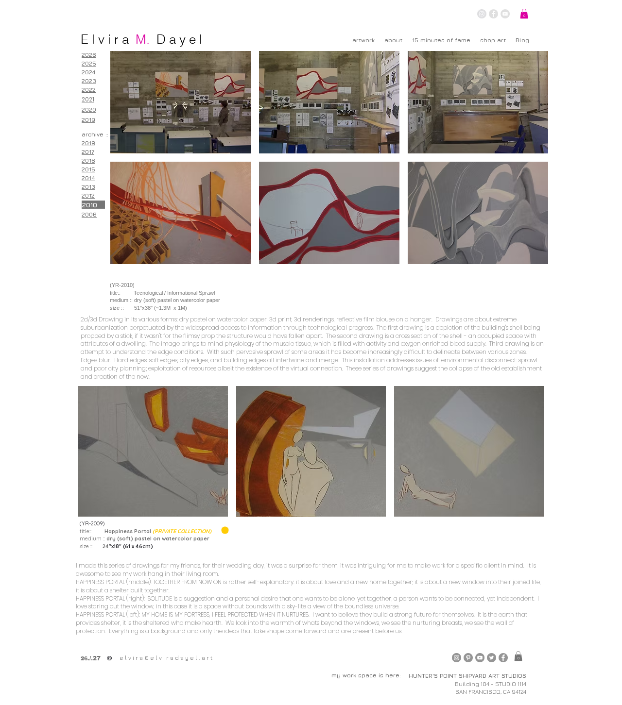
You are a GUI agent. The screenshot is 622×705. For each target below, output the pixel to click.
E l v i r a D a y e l (141, 39)
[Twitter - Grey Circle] (491, 657)
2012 (88, 195)
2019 (88, 119)
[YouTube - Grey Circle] (505, 13)
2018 (88, 143)
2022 (89, 89)
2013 (88, 186)
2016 (88, 160)
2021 (88, 99)
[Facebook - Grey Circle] (493, 13)
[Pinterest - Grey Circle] (468, 657)
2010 (93, 205)
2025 (89, 63)
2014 (88, 178)
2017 (88, 151)
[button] (524, 13)
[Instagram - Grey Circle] (481, 13)
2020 (89, 109)
